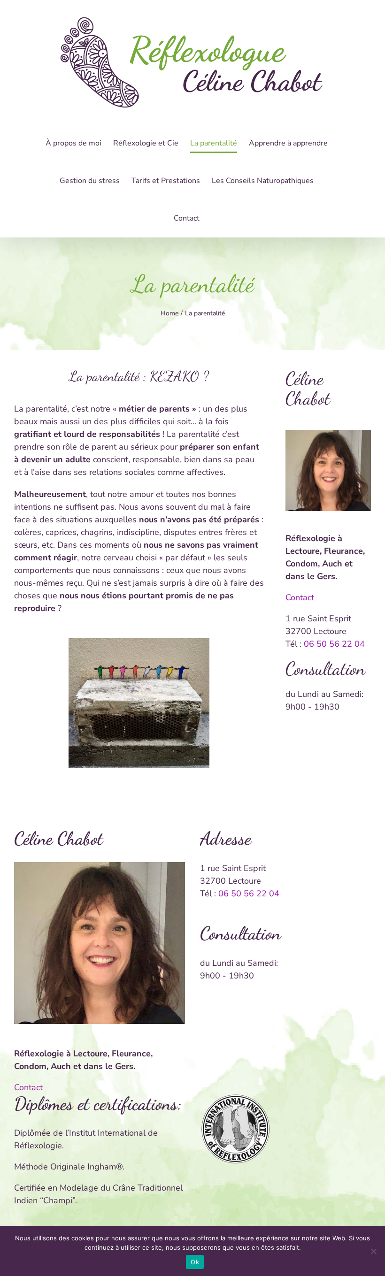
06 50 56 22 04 (334, 643)
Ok (195, 1262)
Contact (299, 597)
